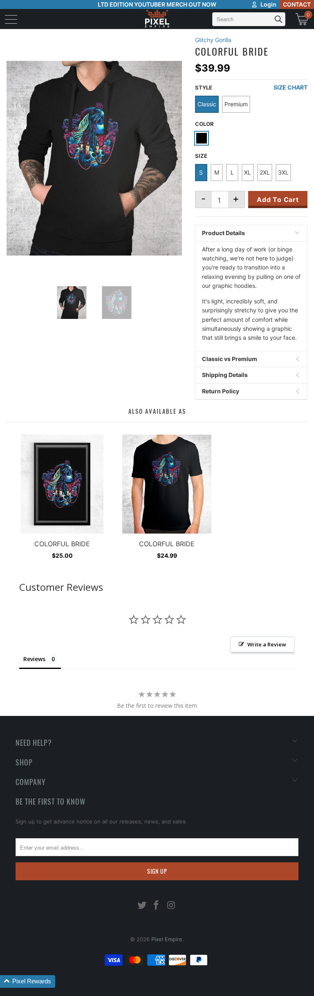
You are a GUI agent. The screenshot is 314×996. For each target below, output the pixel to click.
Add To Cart (278, 199)
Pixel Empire (166, 939)
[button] (27, 981)
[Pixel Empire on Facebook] (156, 905)
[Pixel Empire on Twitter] (142, 905)
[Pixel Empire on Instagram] (171, 905)
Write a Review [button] (266, 644)
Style (203, 87)
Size (201, 156)
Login (268, 4)
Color (204, 124)
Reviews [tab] (34, 659)
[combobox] (248, 19)
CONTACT (297, 4)
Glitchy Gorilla (213, 39)
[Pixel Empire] (157, 19)
